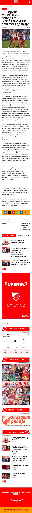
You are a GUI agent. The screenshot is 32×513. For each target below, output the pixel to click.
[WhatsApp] (17, 212)
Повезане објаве (8, 235)
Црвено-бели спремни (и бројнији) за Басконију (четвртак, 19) (25, 225)
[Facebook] (5, 212)
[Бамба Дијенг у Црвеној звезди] (6, 242)
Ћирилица (11, 323)
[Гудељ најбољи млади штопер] (6, 467)
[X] (9, 212)
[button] (3, 2)
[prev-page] (3, 269)
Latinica (4, 323)
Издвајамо (5, 244)
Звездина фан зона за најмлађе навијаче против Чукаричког (20, 263)
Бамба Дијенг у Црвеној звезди (18, 241)
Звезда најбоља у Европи (8, 223)
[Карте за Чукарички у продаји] (6, 476)
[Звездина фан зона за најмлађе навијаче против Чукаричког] (6, 263)
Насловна (4, 6)
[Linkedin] (21, 212)
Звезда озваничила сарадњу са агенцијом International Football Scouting (20, 252)
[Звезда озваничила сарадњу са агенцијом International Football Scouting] (6, 250)
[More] (25, 212)
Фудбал (10, 6)
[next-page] (5, 269)
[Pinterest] (13, 212)
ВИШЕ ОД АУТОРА (23, 235)
